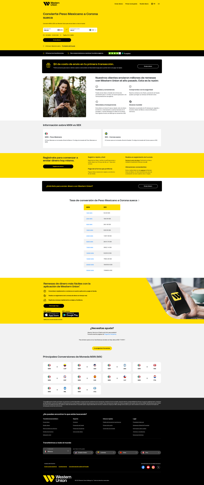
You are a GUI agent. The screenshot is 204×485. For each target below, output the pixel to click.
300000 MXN (90, 270)
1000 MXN (89, 213)
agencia (143, 170)
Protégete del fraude (68, 46)
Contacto (75, 422)
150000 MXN (90, 259)
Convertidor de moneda (109, 428)
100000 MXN (90, 253)
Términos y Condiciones (139, 431)
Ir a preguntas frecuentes (102, 348)
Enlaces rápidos (108, 419)
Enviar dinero (148, 186)
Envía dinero (57, 40)
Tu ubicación (50, 449)
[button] (153, 4)
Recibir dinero (46, 425)
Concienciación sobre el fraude (79, 466)
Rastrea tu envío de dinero (132, 160)
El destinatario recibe (75, 28)
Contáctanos (63, 466)
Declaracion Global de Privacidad (141, 425)
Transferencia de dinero (50, 419)
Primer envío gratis (108, 425)
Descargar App (53, 306)
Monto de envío (47, 28)
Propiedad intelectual (138, 422)
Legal (134, 419)
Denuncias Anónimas (138, 435)
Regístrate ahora (58, 166)
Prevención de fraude (78, 425)
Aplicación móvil (47, 435)
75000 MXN (89, 247)
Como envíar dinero (78, 431)
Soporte (75, 419)
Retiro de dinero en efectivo (50, 428)
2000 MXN (89, 219)
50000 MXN (89, 242)
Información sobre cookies (139, 428)
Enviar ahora (148, 66)
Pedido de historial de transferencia (112, 422)
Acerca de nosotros (50, 466)
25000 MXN (89, 236)
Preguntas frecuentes (110, 334)
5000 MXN (89, 224)
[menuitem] (51, 4)
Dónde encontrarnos (48, 431)
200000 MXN (90, 265)
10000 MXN (89, 230)
